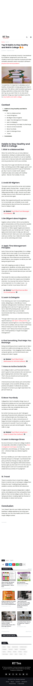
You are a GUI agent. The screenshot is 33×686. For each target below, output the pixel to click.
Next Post (28, 631)
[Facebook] (6, 564)
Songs (25, 651)
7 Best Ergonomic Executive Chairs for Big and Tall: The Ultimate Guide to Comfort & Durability (23, 604)
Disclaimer (24, 681)
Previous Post (5, 631)
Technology (5, 654)
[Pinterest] (13, 564)
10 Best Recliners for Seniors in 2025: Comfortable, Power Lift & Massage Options (8, 624)
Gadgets (4, 649)
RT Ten (13, 679)
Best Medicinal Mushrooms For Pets (22, 583)
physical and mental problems (10, 63)
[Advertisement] (16, 17)
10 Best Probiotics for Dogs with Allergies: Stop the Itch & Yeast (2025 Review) (9, 603)
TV (24, 654)
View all (29, 568)
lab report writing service (19, 321)
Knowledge (22, 649)
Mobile (14, 651)
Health (7, 42)
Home (3, 42)
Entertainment (23, 647)
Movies (20, 651)
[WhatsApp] (17, 564)
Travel (20, 654)
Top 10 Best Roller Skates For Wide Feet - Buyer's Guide (24, 623)
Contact (18, 681)
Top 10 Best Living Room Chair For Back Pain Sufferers (15, 433)
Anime (4, 647)
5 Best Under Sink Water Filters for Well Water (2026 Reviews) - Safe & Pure (8, 584)
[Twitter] (10, 564)
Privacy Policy (12, 683)
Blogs (9, 647)
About (12, 681)
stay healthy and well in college (12, 97)
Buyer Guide (15, 647)
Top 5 (16, 654)
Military (9, 651)
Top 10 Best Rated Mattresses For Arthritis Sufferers (14, 360)
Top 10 (11, 560)
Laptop (4, 651)
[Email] (20, 564)
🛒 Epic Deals (20, 683)
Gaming (10, 649)
